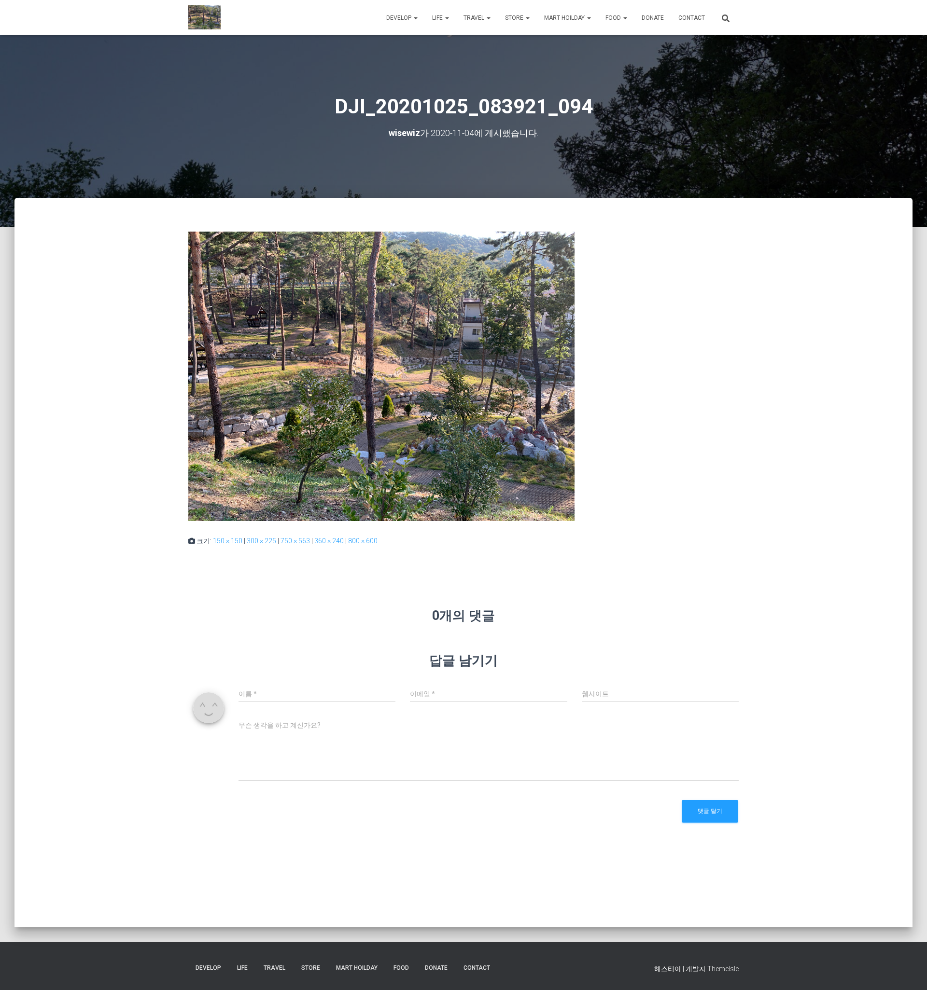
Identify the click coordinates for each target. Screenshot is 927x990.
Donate (653, 17)
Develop (399, 17)
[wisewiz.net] (204, 17)
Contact (691, 17)
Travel (475, 17)
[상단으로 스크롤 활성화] (908, 971)
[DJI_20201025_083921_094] (381, 376)
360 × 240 (329, 541)
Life (438, 17)
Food (613, 17)
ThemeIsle (723, 969)
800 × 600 (363, 541)
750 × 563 (295, 541)
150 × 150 (227, 541)
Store (515, 17)
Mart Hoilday (565, 17)
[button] (415, 17)
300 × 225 (261, 541)
